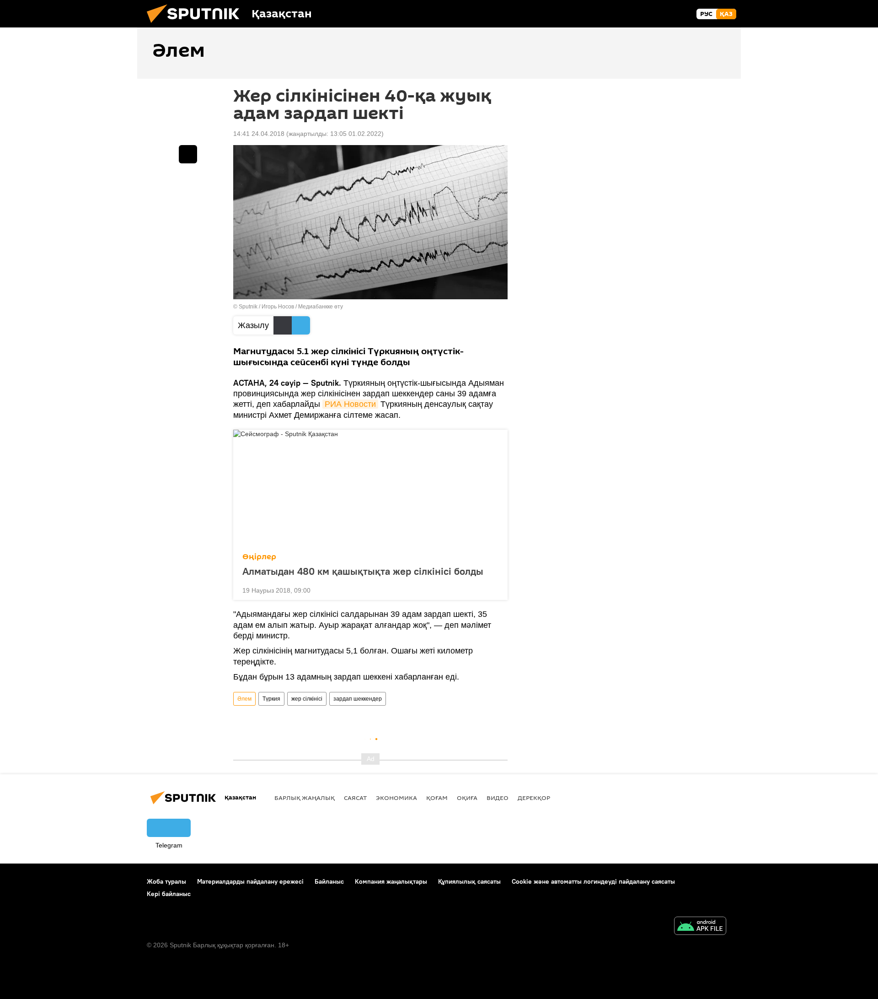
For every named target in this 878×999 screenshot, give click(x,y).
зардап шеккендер (357, 699)
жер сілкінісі (306, 699)
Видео (498, 798)
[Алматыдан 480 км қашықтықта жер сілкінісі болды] (370, 488)
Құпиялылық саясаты (469, 881)
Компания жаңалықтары (391, 881)
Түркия (271, 699)
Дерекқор (534, 798)
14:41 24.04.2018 (258, 133)
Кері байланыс (169, 894)
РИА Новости (350, 404)
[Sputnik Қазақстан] (197, 25)
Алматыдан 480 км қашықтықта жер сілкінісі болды (362, 571)
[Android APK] (700, 927)
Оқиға (467, 798)
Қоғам (437, 798)
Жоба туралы (166, 881)
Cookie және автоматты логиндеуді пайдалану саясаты (593, 881)
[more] (493, 589)
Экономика (396, 798)
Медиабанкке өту (320, 306)
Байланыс (329, 881)
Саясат (355, 798)
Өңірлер (259, 556)
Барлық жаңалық (304, 798)
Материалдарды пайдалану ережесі (250, 881)
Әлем (244, 699)
